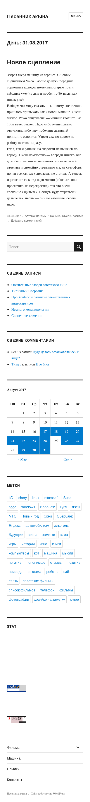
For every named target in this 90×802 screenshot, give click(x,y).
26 (66, 440)
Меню (76, 16)
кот (36, 553)
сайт (67, 571)
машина (55, 216)
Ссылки (13, 768)
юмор (74, 599)
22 (23, 440)
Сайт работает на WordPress (48, 793)
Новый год (30, 516)
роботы (52, 571)
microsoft (51, 497)
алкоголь (61, 525)
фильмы (66, 590)
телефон (47, 590)
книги (56, 543)
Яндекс (15, 525)
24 (45, 440)
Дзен (76, 506)
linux (35, 497)
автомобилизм (37, 525)
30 (34, 449)
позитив (78, 216)
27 (77, 440)
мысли (66, 216)
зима (64, 534)
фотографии (19, 599)
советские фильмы (38, 580)
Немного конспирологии (30, 309)
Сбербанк (65, 516)
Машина (14, 758)
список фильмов (22, 590)
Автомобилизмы (35, 216)
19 (66, 431)
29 (23, 449)
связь (13, 580)
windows (28, 506)
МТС (12, 516)
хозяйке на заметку (49, 599)
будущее (16, 534)
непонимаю (35, 562)
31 (45, 449)
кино (43, 543)
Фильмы (13, 747)
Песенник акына (27, 16)
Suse (67, 497)
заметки (48, 534)
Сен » (68, 459)
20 (77, 431)
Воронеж (47, 506)
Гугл (63, 506)
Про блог (43, 364)
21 (12, 440)
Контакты (14, 779)
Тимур (16, 364)
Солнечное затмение (26, 315)
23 (34, 440)
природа (15, 571)
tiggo (12, 506)
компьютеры (19, 553)
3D (11, 497)
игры (13, 543)
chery (22, 497)
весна (32, 534)
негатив (15, 562)
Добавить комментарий (26, 220)
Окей (48, 516)
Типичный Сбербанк (27, 290)
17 (45, 431)
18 (56, 431)
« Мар (22, 459)
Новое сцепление (34, 61)
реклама (34, 571)
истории (28, 543)
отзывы (56, 562)
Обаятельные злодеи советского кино (39, 284)
